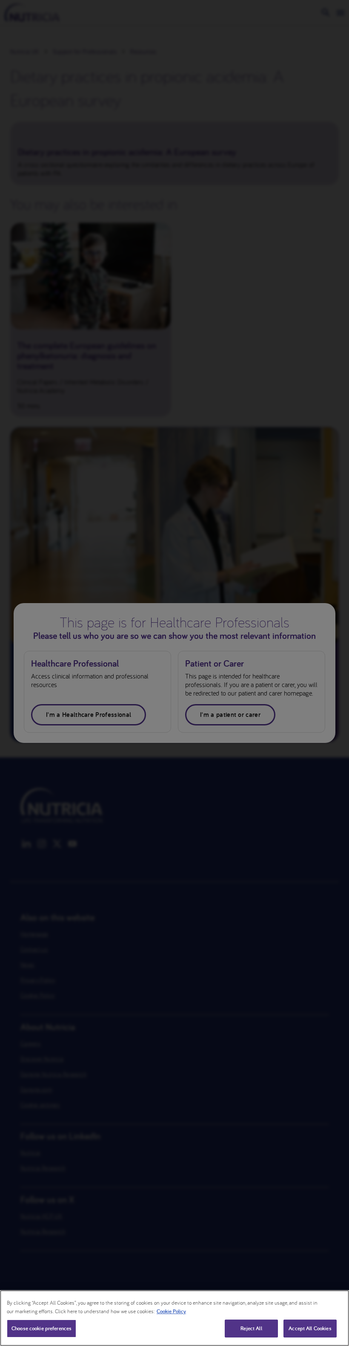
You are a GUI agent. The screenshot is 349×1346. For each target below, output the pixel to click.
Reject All (251, 1328)
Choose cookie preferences (41, 1328)
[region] (174, 1318)
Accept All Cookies (310, 1328)
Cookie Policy (171, 1311)
